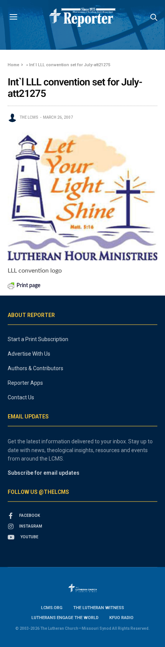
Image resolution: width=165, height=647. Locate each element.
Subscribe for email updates (43, 473)
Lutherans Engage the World (65, 617)
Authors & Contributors (35, 368)
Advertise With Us (29, 354)
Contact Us (21, 397)
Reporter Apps (25, 383)
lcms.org (52, 607)
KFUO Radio (121, 617)
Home (13, 64)
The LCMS (29, 117)
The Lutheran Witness (98, 607)
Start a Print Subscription (38, 339)
